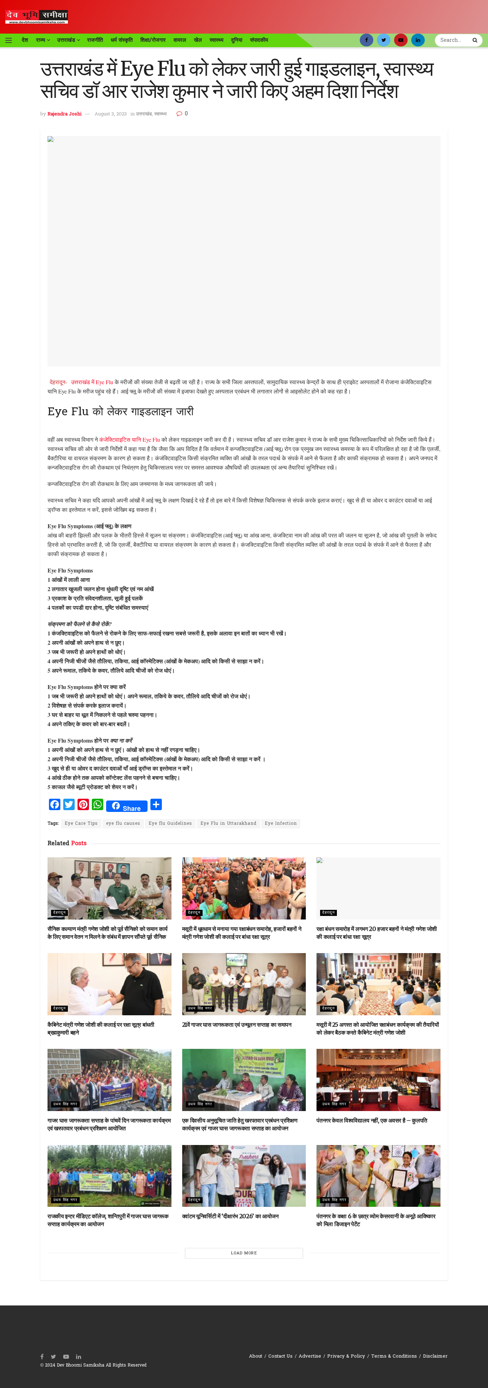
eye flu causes (123, 824)
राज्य (40, 40)
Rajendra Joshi (64, 114)
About (255, 1356)
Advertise (310, 1356)
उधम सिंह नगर (200, 1008)
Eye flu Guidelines (170, 824)
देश (25, 40)
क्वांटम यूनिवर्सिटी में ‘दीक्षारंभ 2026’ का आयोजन (230, 1216)
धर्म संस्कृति (122, 40)
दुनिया (236, 40)
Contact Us (280, 1356)
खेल (198, 40)
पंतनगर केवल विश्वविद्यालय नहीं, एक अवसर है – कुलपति (372, 1120)
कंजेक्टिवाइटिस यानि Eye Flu (129, 439)
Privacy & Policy (346, 1356)
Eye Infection (281, 824)
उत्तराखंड (66, 40)
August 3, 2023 (111, 114)
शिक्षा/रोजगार (153, 40)
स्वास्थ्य (216, 40)
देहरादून (59, 913)
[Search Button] (476, 40)
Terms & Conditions (394, 1356)
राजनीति (95, 40)
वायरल (180, 40)
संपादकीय (259, 40)
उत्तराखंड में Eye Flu (93, 382)
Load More (244, 1253)
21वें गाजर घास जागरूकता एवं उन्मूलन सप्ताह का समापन (237, 1024)
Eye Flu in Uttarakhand (228, 824)
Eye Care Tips (81, 824)
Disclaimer (435, 1356)
